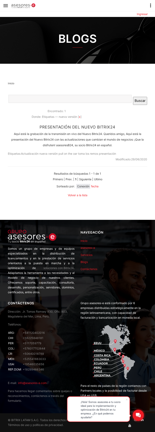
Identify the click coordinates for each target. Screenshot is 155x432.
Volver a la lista (77, 195)
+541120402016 (34, 332)
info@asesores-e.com (32, 383)
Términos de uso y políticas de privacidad (35, 425)
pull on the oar (68, 153)
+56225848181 (33, 338)
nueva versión (48, 153)
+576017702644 (34, 348)
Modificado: (123, 159)
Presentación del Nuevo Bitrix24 (77, 127)
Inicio (84, 240)
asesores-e (88, 247)
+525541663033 (34, 359)
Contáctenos (89, 269)
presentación (107, 153)
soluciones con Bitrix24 (58, 268)
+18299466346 (33, 369)
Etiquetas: (14, 153)
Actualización (30, 153)
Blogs (84, 262)
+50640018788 (33, 353)
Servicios (86, 255)
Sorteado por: (66, 186)
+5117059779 (32, 343)
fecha (94, 186)
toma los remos (88, 153)
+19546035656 (33, 364)
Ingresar (142, 14)
